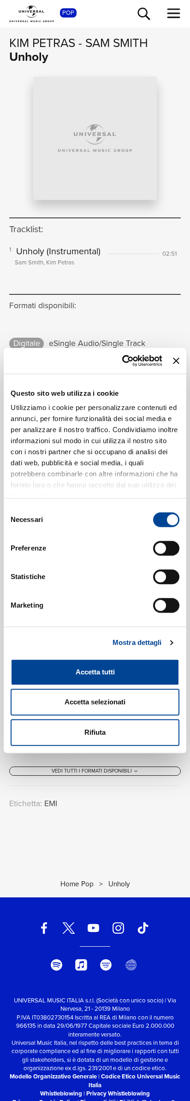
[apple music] (81, 964)
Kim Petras (42, 43)
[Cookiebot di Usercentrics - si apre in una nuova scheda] (123, 361)
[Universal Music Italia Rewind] (130, 964)
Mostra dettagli (137, 642)
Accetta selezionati (95, 702)
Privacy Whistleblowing (118, 1093)
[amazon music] (106, 964)
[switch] (166, 548)
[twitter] (69, 928)
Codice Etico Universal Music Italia (134, 1080)
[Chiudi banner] (176, 360)
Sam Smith (116, 43)
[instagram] (118, 928)
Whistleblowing (61, 1093)
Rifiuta (95, 732)
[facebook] (44, 928)
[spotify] (56, 964)
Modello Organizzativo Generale (53, 1076)
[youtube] (93, 928)
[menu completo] (173, 13)
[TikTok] (143, 928)
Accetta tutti (95, 672)
